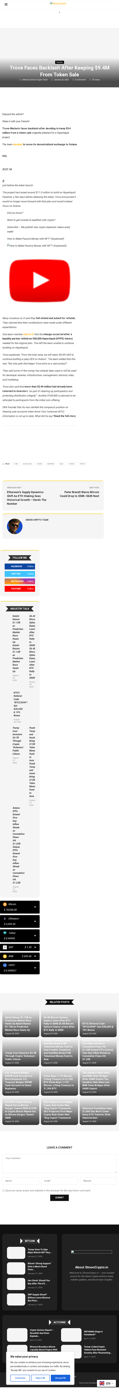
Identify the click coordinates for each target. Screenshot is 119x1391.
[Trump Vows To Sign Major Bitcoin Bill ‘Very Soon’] (16, 1253)
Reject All (40, 1378)
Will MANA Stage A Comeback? (93, 1333)
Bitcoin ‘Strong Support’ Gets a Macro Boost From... (39, 1266)
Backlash (27, 464)
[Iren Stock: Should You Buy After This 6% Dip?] (16, 1284)
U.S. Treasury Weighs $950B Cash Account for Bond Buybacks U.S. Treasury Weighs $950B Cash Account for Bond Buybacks (19, 1080)
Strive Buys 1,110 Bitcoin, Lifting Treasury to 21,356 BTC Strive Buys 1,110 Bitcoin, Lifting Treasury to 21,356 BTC (59, 1082)
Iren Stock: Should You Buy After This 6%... (39, 1282)
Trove (82, 464)
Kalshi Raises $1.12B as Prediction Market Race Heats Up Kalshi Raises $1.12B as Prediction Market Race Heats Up (17, 643)
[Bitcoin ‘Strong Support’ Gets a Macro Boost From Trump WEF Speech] (16, 1268)
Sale (61, 464)
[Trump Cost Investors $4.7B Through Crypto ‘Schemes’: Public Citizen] (7, 745)
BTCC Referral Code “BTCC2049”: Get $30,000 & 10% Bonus (20, 704)
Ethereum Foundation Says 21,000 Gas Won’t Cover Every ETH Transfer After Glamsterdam (97, 1113)
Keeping (50, 464)
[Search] (112, 4)
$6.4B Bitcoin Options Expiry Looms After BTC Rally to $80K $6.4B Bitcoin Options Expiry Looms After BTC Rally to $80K (33, 647)
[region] (40, 1368)
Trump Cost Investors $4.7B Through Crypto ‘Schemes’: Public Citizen (18, 741)
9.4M (16, 464)
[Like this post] (24, 102)
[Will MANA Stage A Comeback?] (71, 1335)
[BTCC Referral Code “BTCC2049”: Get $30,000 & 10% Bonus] (8, 707)
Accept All (60, 1378)
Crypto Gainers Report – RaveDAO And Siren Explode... (41, 1333)
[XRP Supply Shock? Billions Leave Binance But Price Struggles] (16, 1299)
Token (71, 464)
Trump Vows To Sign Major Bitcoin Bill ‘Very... (40, 1251)
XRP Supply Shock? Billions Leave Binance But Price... (39, 1297)
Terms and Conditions (88, 1382)
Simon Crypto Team (39, 79)
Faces (39, 464)
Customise (20, 1378)
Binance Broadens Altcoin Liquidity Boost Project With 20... (43, 1349)
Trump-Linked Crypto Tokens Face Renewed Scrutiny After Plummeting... (98, 1349)
